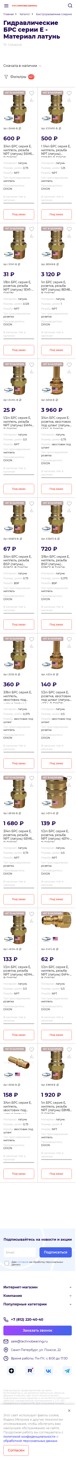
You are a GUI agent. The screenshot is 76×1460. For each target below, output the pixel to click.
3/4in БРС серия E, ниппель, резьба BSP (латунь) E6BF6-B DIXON (17, 561)
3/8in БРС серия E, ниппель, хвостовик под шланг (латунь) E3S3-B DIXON (17, 697)
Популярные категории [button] (25, 1304)
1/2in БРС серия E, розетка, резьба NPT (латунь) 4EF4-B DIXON (55, 835)
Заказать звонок (37, 1330)
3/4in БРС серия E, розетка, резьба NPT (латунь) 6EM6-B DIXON (18, 835)
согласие (23, 1261)
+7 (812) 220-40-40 (27, 1320)
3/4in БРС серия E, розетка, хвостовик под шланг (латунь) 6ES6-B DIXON (56, 422)
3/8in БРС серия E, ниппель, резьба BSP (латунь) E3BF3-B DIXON (55, 561)
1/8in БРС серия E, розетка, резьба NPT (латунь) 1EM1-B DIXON (18, 286)
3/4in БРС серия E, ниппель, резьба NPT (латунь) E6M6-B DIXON (18, 151)
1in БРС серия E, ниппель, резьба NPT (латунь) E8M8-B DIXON (56, 1107)
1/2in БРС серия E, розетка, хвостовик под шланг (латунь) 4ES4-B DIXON (56, 697)
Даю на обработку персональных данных (37, 1263)
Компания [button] (12, 1296)
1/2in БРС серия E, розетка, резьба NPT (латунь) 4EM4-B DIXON (18, 971)
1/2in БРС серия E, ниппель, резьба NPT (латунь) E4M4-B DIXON (18, 422)
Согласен (16, 1450)
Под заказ (19, 214)
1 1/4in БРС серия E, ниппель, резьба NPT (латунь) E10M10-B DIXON (56, 151)
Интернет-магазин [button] (20, 1287)
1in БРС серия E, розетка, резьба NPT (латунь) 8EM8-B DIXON (56, 286)
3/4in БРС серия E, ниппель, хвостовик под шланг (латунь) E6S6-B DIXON (17, 1107)
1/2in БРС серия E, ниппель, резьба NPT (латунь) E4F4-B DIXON (55, 971)
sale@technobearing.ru (29, 1341)
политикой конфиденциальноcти (29, 1436)
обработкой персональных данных (30, 1441)
